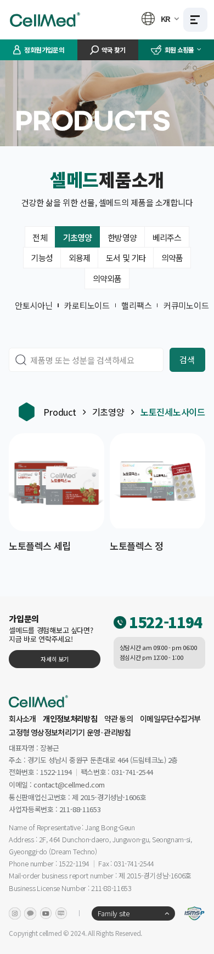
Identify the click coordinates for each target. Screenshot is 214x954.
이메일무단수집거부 (170, 718)
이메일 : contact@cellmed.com (57, 785)
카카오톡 (30, 913)
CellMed (46, 19)
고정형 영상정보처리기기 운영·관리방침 (70, 732)
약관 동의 (118, 718)
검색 (186, 359)
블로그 (61, 913)
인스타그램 (15, 913)
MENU (195, 20)
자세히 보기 (55, 658)
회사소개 (22, 718)
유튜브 (46, 913)
